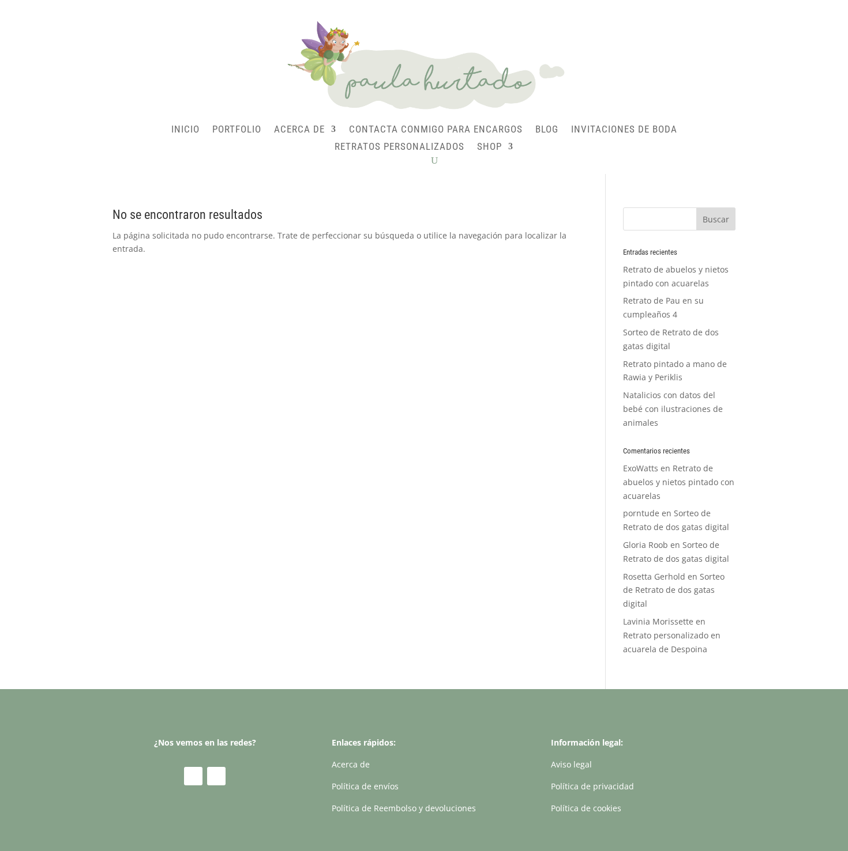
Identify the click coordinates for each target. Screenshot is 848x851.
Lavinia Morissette (658, 621)
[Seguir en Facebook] (193, 776)
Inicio (185, 130)
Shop (489, 147)
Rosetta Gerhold (654, 576)
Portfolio (236, 130)
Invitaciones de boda (624, 130)
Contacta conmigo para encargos (436, 130)
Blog (546, 130)
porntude (641, 513)
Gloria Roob (645, 544)
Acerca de (299, 130)
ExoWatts (640, 468)
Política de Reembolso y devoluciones (404, 808)
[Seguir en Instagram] (216, 776)
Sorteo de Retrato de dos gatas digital (674, 590)
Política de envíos (365, 786)
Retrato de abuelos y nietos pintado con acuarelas (678, 482)
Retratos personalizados (399, 147)
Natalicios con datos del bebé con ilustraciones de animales (673, 408)
